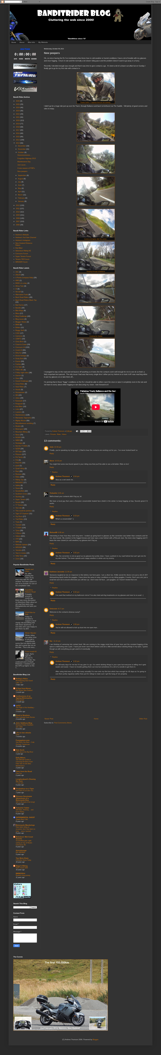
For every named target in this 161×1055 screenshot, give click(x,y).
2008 (18, 218)
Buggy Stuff (19, 330)
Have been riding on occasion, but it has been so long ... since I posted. (25, 829)
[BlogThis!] (83, 431)
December (22, 146)
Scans (17, 488)
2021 (18, 117)
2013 (18, 143)
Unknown (53, 609)
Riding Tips (19, 480)
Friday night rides (21, 373)
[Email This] (81, 431)
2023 (18, 111)
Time (17, 735)
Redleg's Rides (22, 679)
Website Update (21, 545)
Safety (17, 485)
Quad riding (19, 468)
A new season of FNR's (26, 168)
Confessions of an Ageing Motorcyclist (24, 697)
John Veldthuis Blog (24, 723)
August (21, 179)
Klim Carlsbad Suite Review (25, 717)
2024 (18, 107)
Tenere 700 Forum (22, 259)
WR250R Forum (21, 262)
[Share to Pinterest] (90, 431)
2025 (18, 104)
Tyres (17, 530)
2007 (18, 221)
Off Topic (18, 451)
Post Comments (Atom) (63, 723)
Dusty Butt (19, 358)
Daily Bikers (20, 758)
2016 (18, 133)
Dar (51, 641)
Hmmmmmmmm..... (24, 155)
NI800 (17, 440)
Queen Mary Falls (22, 819)
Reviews (18, 474)
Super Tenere (20, 499)
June (20, 185)
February (21, 198)
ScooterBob (19, 491)
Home (13, 42)
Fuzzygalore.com (22, 740)
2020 (18, 120)
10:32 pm (58, 461)
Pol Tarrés (19, 457)
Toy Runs (18, 516)
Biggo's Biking (22, 866)
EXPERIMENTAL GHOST (25, 817)
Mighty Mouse (20, 420)
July (19, 182)
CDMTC (18, 339)
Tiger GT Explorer (22, 513)
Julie (52, 447)
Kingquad (19, 404)
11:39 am (68, 572)
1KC (17, 272)
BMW (17, 325)
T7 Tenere (19, 505)
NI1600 (18, 437)
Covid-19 (18, 350)
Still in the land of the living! (25, 802)
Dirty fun (18, 353)
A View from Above (23, 688)
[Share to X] (86, 431)
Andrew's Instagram (22, 240)
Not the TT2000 (21, 446)
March (20, 195)
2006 (18, 225)
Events (18, 361)
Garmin (18, 375)
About (21, 42)
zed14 (18, 705)
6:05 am (61, 493)
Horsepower (20, 392)
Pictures (53, 434)
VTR (17, 539)
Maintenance (20, 415)
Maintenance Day (24, 162)
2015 (18, 137)
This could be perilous (23, 511)
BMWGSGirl (20, 873)
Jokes (17, 398)
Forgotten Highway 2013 (26, 158)
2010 (18, 212)
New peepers (22, 171)
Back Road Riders (22, 297)
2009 (18, 215)
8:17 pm (61, 609)
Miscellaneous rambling (24, 423)
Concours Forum (21, 253)
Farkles (18, 364)
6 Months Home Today (23, 860)
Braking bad (20, 700)
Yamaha (18, 550)
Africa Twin (19, 286)
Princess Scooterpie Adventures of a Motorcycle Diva (24, 798)
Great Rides (19, 384)
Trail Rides (19, 519)
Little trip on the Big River (24, 752)
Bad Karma (19, 305)
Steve (52, 461)
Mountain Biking (21, 432)
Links (17, 409)
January (21, 201)
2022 (18, 114)
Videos (64, 434)
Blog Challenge (21, 316)
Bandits (18, 308)
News (17, 435)
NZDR (17, 449)
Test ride (18, 508)
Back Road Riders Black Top (26, 300)
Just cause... (22, 165)
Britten (17, 327)
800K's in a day (21, 283)
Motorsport (19, 429)
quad (17, 465)
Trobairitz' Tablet (22, 808)
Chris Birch (19, 341)
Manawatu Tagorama (23, 418)
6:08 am (61, 532)
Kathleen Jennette (57, 572)
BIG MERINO (20, 852)
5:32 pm (76, 661)
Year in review (20, 553)
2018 (18, 127)
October (21, 152)
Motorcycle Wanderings (25, 825)
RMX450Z (19, 482)
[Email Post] (77, 431)
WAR (17, 542)
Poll (16, 460)
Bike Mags (19, 310)
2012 (18, 205)
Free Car (19, 773)
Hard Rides (19, 387)
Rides (59, 434)
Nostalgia (18, 443)
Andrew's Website (22, 235)
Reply (52, 453)
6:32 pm (76, 592)
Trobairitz (53, 493)
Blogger (95, 1039)
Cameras (18, 336)
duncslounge (21, 850)
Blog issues (19, 319)
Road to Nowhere (23, 715)
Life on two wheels (23, 733)
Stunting (18, 497)
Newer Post (49, 719)
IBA (16, 395)
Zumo (17, 559)
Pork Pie (18, 463)
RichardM (53, 532)
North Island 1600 (22, 868)
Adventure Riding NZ (23, 251)
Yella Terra (19, 556)
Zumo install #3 (31, 651)
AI (16, 289)
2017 (18, 130)
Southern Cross (21, 494)
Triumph (18, 525)
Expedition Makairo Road (30, 591)
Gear (17, 378)
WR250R (18, 547)
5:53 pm (76, 516)
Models (18, 426)
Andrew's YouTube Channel (25, 237)
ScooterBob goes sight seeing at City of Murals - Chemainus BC (24, 843)
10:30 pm (57, 447)
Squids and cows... (29, 570)
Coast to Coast (21, 344)
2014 (18, 140)
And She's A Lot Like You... (25, 790)
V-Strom (18, 533)
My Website (43, 42)
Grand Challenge (21, 381)
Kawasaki (19, 401)
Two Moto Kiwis (22, 858)
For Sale (18, 367)
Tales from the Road (24, 771)
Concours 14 (20, 347)
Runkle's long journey (23, 875)
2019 (18, 124)
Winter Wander (30, 633)
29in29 (18, 275)
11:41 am (57, 641)
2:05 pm (76, 624)
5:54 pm (76, 476)
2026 (18, 101)
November (22, 149)
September (22, 175)
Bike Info (31, 42)
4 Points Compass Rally (24, 277)
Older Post (143, 719)
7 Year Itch (19, 783)
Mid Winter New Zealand (24, 690)
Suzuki (17, 502)
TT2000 (18, 528)
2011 (18, 208)
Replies (55, 472)
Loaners (18, 412)
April (20, 191)
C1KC (17, 333)
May (20, 188)
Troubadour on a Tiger (25, 789)
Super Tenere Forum (23, 256)
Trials (17, 522)
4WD (17, 280)
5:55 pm (76, 553)
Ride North (20, 750)
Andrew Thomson (63, 476)
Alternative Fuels (21, 294)
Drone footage (20, 356)
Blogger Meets (20, 322)
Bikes (17, 313)
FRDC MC (19, 370)
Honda (17, 389)
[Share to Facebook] (88, 431)
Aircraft (18, 292)
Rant (17, 471)
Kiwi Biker (19, 248)
